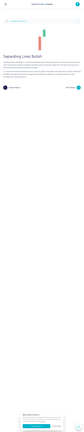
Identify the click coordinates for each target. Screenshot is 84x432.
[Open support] (79, 427)
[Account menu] (78, 4)
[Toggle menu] (5, 4)
